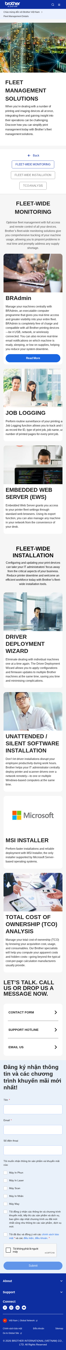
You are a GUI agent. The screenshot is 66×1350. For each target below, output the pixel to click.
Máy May (14, 1203)
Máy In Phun (16, 1172)
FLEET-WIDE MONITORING (33, 164)
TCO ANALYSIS (33, 185)
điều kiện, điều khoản (35, 1238)
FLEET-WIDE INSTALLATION (33, 175)
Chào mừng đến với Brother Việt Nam (22, 12)
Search (53, 4)
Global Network (27, 1320)
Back (36, 155)
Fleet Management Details (16, 16)
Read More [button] (33, 358)
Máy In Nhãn (16, 1196)
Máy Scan (14, 1188)
